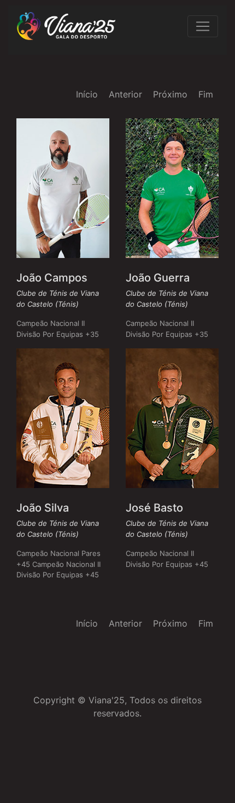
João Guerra (158, 277)
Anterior (125, 94)
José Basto (154, 507)
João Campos (51, 277)
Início (87, 94)
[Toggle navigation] (202, 26)
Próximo (170, 94)
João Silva (42, 507)
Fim (205, 94)
